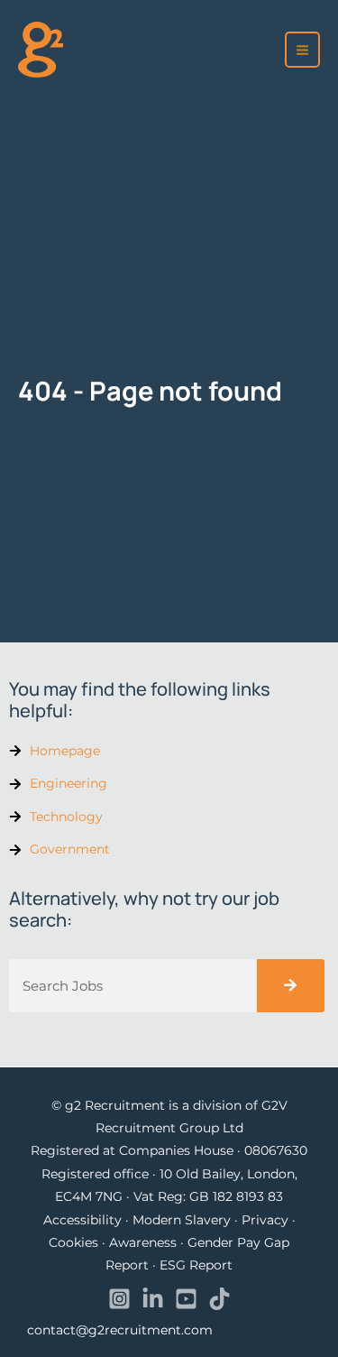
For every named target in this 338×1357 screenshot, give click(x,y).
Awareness (143, 1242)
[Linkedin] (153, 1299)
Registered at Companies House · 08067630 (169, 1150)
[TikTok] (219, 1299)
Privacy (265, 1220)
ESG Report (196, 1265)
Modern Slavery (181, 1220)
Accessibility (82, 1220)
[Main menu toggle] (303, 50)
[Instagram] (119, 1299)
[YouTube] (186, 1299)
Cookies (73, 1242)
